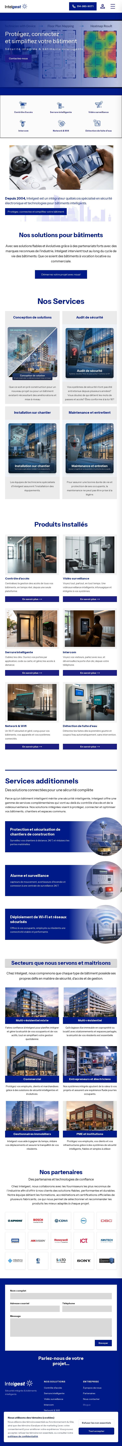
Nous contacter (91, 1399)
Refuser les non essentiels (96, 1422)
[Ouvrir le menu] (113, 6)
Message (15, 1316)
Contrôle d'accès (53, 1387)
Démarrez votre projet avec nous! (61, 274)
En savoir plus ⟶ (32, 599)
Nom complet (18, 1290)
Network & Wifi (52, 1410)
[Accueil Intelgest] (16, 6)
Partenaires (89, 1393)
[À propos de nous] (102, 6)
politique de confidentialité (23, 1436)
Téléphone (68, 1303)
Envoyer (103, 1343)
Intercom (49, 1404)
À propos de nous (92, 1387)
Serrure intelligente (54, 1393)
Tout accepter (96, 1431)
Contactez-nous (18, 58)
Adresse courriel (19, 1303)
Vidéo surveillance (53, 1399)
